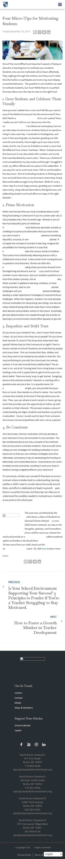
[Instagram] (40, 32)
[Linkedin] (48, 32)
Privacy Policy (24, 855)
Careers (18, 693)
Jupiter (18, 730)
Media (18, 703)
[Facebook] (35, 32)
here (44, 549)
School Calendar (23, 725)
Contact (18, 698)
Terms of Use (41, 855)
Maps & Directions (24, 708)
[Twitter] (44, 32)
